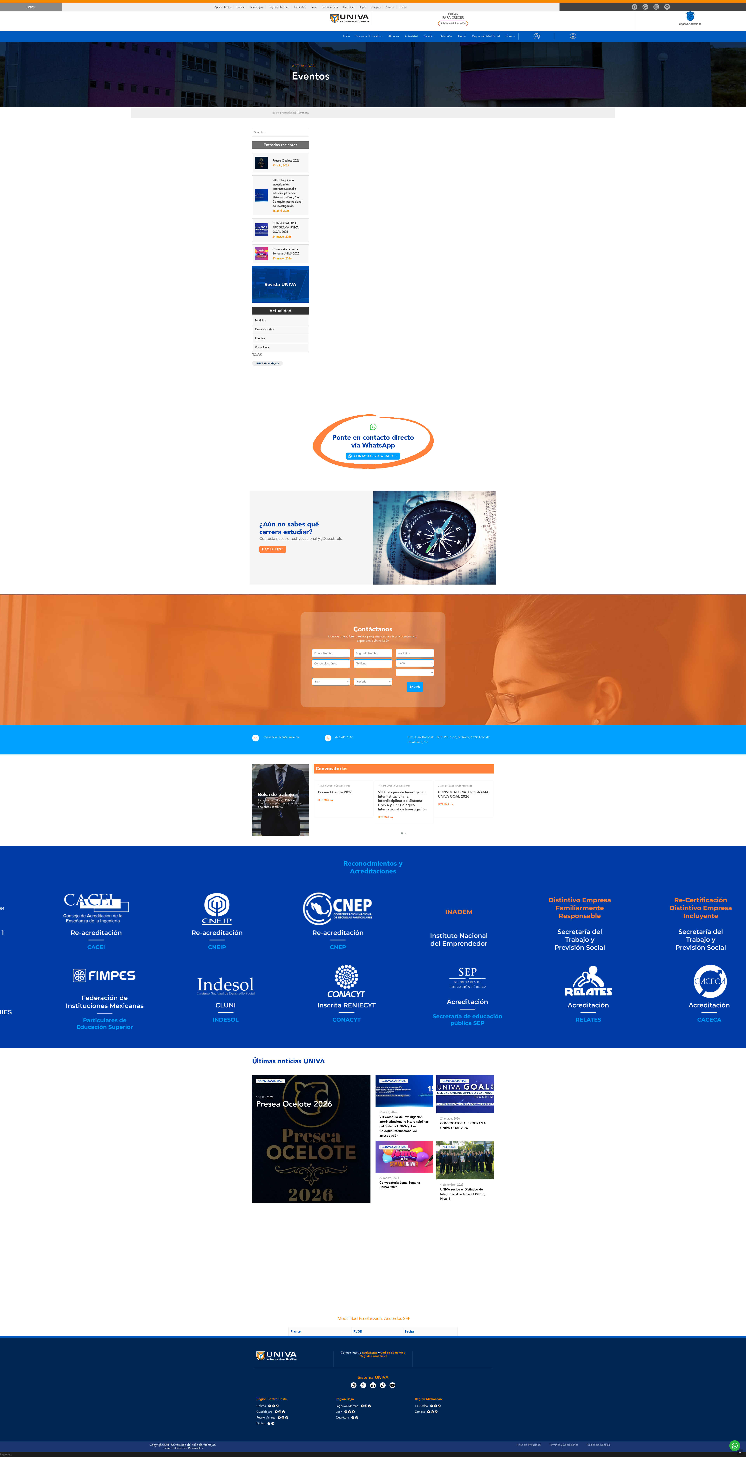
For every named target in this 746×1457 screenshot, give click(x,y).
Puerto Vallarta (330, 7)
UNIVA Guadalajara (267, 363)
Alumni (462, 36)
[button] (373, 456)
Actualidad (411, 36)
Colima (241, 7)
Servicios (429, 36)
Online (403, 7)
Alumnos (393, 36)
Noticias (260, 320)
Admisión (446, 36)
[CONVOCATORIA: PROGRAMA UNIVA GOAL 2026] (463, 799)
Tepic (363, 7)
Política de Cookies (598, 1445)
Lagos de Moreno (279, 7)
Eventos (510, 36)
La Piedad (300, 7)
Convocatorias (264, 329)
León (313, 7)
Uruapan (375, 7)
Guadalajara (256, 7)
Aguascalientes (222, 7)
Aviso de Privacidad (529, 1445)
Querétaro (349, 7)
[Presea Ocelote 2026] (343, 799)
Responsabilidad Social (486, 36)
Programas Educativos (369, 36)
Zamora (390, 7)
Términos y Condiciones (563, 1445)
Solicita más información (453, 23)
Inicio (346, 36)
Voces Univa (262, 347)
